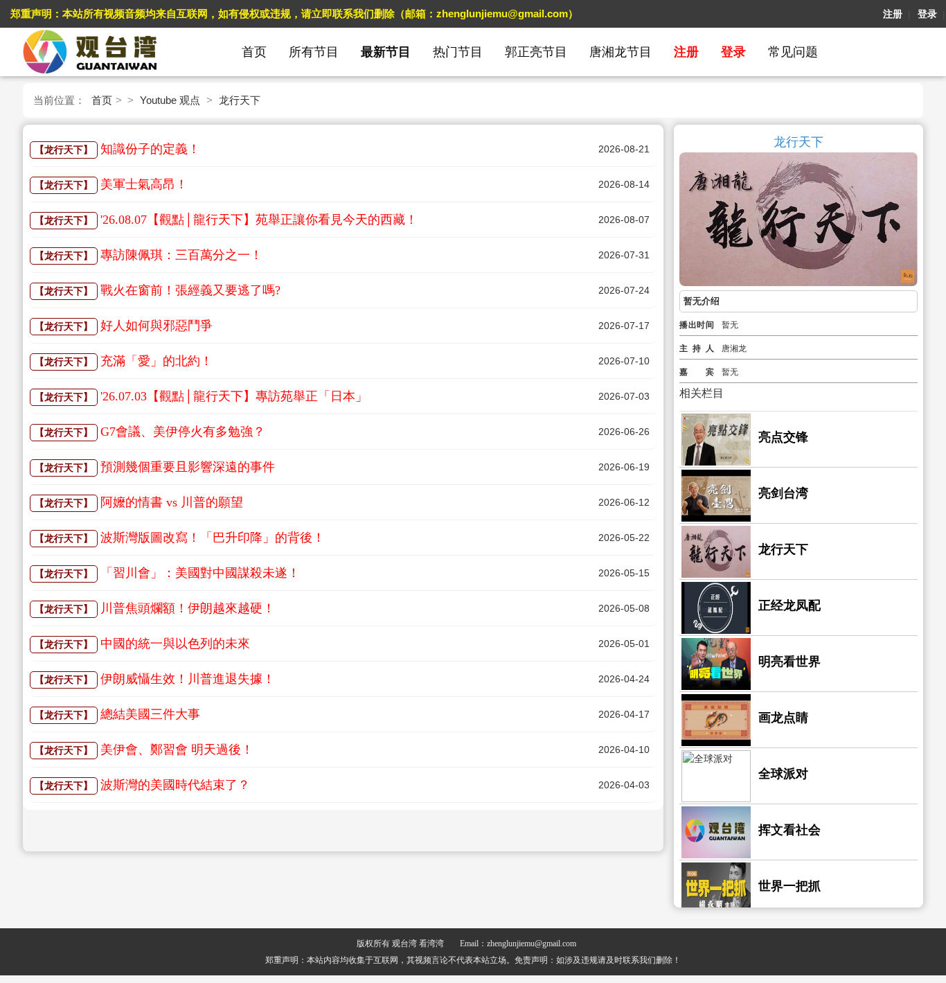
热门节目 (458, 52)
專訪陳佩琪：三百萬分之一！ (181, 255)
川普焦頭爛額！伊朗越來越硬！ (187, 608)
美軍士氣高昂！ (144, 184)
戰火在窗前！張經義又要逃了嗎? (190, 290)
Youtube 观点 (170, 100)
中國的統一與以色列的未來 (175, 643)
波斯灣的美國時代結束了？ (175, 785)
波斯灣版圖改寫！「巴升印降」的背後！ (212, 537)
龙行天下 (239, 100)
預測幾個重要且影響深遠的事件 (187, 467)
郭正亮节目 (536, 52)
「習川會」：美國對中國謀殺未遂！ (200, 573)
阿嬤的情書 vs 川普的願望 (171, 502)
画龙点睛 (783, 718)
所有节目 (314, 52)
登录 (927, 13)
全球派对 (783, 774)
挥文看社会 (789, 830)
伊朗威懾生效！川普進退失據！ (187, 679)
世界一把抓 (789, 886)
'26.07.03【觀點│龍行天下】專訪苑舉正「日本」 (234, 396)
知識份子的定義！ (150, 149)
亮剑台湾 (783, 493)
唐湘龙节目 (620, 52)
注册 (892, 13)
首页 (254, 52)
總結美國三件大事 (150, 714)
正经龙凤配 (789, 605)
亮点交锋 (783, 437)
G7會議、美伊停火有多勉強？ (182, 432)
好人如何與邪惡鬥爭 (156, 326)
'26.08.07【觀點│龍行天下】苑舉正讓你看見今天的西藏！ (259, 220)
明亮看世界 (789, 661)
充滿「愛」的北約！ (156, 361)
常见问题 (793, 52)
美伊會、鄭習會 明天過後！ (176, 749)
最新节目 (386, 52)
